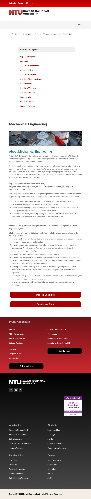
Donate (21, 3)
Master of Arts (25, 97)
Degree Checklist (45, 294)
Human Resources (16, 474)
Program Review (15, 354)
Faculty (50, 474)
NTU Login (30, 3)
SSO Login (51, 435)
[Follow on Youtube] (20, 390)
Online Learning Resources (57, 448)
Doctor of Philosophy (28, 106)
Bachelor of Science (27, 93)
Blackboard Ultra (54, 430)
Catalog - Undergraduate (57, 329)
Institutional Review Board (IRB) (59, 343)
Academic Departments (18, 435)
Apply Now (65, 351)
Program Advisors (16, 448)
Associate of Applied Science (31, 66)
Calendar (12, 3)
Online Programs (15, 439)
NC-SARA (12, 349)
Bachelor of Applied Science (31, 79)
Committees (52, 334)
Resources (13, 465)
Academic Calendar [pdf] (18, 430)
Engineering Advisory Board (58, 338)
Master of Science (27, 102)
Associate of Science (28, 75)
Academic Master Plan (17, 338)
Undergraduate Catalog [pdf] (20, 443)
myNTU (50, 439)
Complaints (52, 469)
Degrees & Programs (28, 57)
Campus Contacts (54, 460)
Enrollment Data (45, 304)
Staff (50, 478)
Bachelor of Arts (26, 84)
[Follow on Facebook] (11, 390)
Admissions (26, 366)
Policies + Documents (56, 443)
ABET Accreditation (16, 334)
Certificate (24, 61)
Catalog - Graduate (16, 343)
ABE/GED (12, 329)
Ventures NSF (14, 358)
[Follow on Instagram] (16, 390)
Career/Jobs (52, 465)
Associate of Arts (26, 70)
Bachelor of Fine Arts (28, 88)
